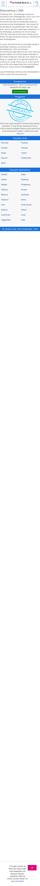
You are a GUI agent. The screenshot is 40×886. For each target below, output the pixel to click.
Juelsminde (5, 214)
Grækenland (26, 158)
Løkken (4, 179)
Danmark (4, 142)
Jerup (23, 214)
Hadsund (4, 199)
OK (32, 868)
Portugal (24, 147)
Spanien (4, 158)
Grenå (23, 199)
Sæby (23, 174)
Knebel (24, 189)
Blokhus (4, 209)
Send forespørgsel (20, 91)
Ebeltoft (4, 174)
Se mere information (19, 879)
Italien (3, 163)
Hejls (23, 220)
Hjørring (4, 189)
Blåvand (4, 194)
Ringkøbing (25, 184)
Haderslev (25, 194)
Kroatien (4, 147)
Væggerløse (6, 220)
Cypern (24, 153)
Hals (3, 204)
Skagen (4, 184)
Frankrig (24, 142)
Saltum (24, 209)
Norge (3, 153)
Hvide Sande (26, 204)
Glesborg (24, 179)
